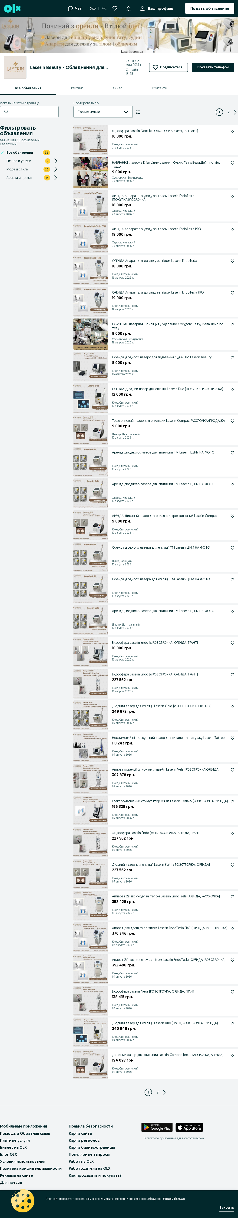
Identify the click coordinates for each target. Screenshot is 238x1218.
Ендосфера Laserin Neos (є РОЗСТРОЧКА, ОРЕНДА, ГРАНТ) (155, 131)
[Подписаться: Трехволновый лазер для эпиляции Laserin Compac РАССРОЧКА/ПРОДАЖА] (232, 421)
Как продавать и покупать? (95, 1175)
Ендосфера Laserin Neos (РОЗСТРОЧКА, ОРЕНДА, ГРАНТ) (153, 991)
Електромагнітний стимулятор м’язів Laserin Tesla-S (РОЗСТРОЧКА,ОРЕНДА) (170, 801)
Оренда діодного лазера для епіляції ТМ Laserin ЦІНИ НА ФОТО (161, 547)
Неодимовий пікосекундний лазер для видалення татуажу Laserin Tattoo (168, 738)
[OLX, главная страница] (12, 8)
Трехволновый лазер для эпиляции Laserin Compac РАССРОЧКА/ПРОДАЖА (168, 421)
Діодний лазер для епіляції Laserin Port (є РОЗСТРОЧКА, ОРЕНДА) (161, 864)
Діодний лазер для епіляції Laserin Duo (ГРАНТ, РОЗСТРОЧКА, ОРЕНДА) (165, 1023)
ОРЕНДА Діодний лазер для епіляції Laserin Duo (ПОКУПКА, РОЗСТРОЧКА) (167, 389)
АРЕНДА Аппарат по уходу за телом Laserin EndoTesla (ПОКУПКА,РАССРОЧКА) (153, 198)
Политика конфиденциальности (31, 1168)
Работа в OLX (81, 1161)
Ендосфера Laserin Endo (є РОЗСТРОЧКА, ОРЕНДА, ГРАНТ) (155, 642)
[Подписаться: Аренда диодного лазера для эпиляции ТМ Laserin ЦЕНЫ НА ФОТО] (232, 453)
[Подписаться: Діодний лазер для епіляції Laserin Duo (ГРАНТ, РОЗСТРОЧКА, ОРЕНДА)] (232, 1023)
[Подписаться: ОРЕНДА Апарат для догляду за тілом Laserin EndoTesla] (232, 261)
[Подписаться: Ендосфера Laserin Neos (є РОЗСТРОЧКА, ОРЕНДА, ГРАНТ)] (232, 131)
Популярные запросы (89, 1154)
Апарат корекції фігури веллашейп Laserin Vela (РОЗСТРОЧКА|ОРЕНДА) (165, 769)
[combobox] (97, 112)
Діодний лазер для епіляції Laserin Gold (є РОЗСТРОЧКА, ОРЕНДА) (162, 706)
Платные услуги (15, 1140)
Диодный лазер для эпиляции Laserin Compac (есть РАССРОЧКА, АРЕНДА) (167, 1055)
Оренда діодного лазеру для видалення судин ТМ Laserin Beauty (162, 357)
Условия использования (22, 1161)
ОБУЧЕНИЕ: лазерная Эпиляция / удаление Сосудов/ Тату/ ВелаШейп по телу (167, 326)
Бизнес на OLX (13, 1147)
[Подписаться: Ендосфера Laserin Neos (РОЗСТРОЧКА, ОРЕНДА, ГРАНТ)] (232, 992)
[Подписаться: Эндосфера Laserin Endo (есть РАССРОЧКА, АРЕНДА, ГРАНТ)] (232, 833)
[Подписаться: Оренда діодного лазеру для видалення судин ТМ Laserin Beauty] (232, 358)
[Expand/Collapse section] (56, 161)
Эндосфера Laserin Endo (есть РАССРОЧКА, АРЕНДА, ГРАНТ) (156, 833)
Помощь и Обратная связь (25, 1133)
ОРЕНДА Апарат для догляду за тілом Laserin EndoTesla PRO (158, 292)
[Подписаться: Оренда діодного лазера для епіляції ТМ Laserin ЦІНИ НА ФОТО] (232, 548)
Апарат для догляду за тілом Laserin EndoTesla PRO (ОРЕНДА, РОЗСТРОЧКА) (169, 928)
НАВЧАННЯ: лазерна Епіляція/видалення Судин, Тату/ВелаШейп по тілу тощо (166, 164)
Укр (93, 8)
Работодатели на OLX (89, 1168)
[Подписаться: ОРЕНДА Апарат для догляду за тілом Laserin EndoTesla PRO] (232, 293)
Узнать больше (174, 1199)
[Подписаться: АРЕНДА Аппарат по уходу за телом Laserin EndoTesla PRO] (232, 229)
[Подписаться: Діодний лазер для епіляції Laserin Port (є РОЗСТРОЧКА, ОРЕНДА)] (232, 865)
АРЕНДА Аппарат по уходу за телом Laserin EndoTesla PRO (156, 229)
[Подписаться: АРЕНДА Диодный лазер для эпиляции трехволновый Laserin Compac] (232, 516)
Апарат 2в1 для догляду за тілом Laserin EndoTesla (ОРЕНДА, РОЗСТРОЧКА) (168, 960)
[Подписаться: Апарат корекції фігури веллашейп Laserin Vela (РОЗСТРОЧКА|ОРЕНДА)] (232, 770)
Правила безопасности (91, 1126)
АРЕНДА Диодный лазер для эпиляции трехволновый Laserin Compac (165, 516)
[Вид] (138, 112)
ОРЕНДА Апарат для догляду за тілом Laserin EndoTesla (154, 261)
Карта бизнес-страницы (92, 1147)
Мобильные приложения (23, 1126)
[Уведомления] (128, 8)
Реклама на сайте (16, 1175)
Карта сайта (80, 1133)
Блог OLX (8, 1154)
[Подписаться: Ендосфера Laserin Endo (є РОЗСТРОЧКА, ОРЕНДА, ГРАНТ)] (232, 643)
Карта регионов (84, 1140)
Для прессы (11, 1182)
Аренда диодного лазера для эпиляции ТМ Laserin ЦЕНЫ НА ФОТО (163, 452)
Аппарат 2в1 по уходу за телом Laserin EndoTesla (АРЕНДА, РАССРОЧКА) (166, 896)
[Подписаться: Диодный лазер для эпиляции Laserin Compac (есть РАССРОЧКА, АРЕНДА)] (232, 1055)
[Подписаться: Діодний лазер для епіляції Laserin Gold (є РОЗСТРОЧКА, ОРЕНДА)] (232, 706)
